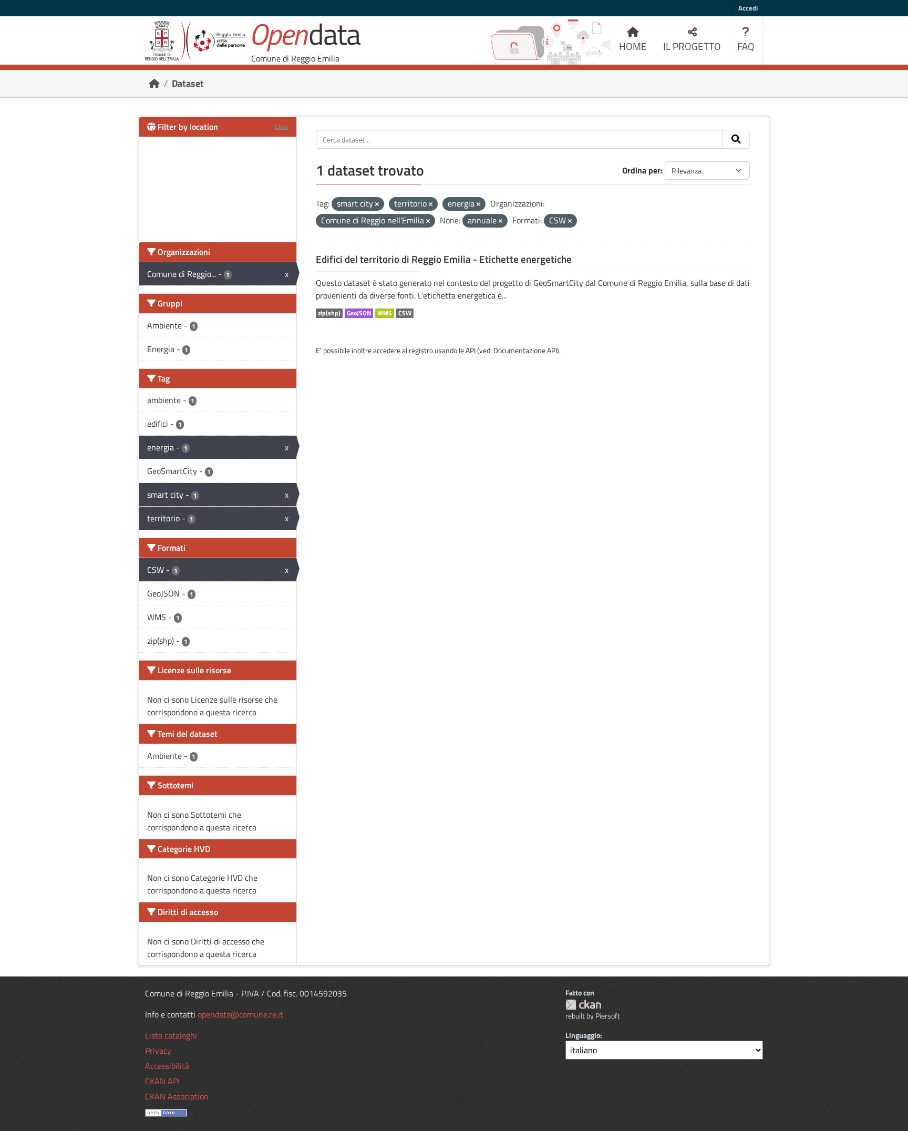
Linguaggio (582, 1035)
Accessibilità (167, 1066)
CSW (404, 313)
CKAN (583, 1004)
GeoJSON (359, 313)
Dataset (188, 83)
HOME (633, 46)
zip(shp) (329, 313)
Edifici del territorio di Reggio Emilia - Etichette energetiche (444, 259)
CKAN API (162, 1081)
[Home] (154, 83)
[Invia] (736, 139)
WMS (384, 313)
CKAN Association (177, 1096)
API (471, 350)
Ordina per (641, 170)
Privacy (158, 1050)
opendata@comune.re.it (240, 1014)
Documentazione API (525, 350)
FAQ (746, 46)
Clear (281, 126)
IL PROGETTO (692, 46)
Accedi (748, 8)
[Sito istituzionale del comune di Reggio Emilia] (195, 40)
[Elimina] (377, 204)
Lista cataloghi (171, 1035)
